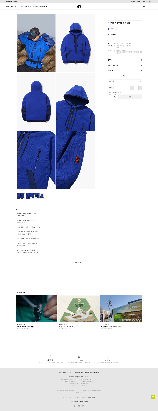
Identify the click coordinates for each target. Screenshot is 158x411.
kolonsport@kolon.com (88, 381)
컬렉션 (21, 6)
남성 (16, 6)
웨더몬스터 (28, 6)
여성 (12, 6)
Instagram (83, 405)
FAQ (64, 397)
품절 (130, 97)
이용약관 (84, 397)
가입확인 (81, 392)
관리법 (110, 60)
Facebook (74, 405)
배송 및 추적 (69, 397)
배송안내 (110, 70)
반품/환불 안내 (76, 397)
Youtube (79, 405)
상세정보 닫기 (78, 263)
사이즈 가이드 (111, 88)
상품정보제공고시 (113, 65)
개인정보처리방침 (91, 397)
